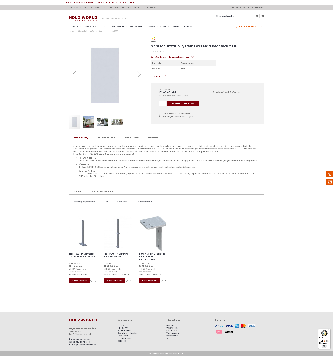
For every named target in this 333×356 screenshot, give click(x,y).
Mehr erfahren (157, 76)
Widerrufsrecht (124, 330)
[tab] (81, 137)
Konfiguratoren (124, 338)
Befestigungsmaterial (84, 201)
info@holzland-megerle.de (84, 344)
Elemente (122, 201)
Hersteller (153, 137)
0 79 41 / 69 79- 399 (80, 342)
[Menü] (328, 330)
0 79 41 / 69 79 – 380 (80, 339)
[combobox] (237, 16)
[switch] (324, 346)
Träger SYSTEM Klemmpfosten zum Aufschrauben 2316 (82, 255)
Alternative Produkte (102, 191)
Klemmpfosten (144, 201)
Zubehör (77, 191)
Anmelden (236, 7)
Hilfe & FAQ (123, 328)
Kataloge (122, 341)
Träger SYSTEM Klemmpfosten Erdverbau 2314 (117, 255)
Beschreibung (80, 137)
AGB (168, 338)
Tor (106, 201)
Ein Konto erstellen (255, 7)
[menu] (166, 27)
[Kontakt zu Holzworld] (329, 182)
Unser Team (172, 328)
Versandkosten (182, 96)
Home (71, 31)
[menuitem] (75, 27)
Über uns (170, 325)
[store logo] (83, 19)
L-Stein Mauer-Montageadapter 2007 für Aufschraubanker (152, 257)
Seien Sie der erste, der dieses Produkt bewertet (172, 57)
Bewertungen (132, 137)
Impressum (171, 330)
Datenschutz (172, 335)
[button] (74, 74)
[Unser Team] (329, 174)
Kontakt (121, 325)
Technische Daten (106, 137)
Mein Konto (123, 335)
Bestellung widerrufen (127, 333)
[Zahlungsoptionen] (239, 329)
